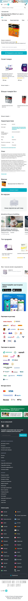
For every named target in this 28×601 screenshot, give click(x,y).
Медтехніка (3, 485)
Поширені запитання (5, 447)
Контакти (3, 445)
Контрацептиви (22, 127)
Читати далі (3, 173)
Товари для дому (4, 491)
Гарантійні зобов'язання (6, 463)
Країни (2, 457)
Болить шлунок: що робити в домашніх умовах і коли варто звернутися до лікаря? (9, 229)
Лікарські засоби (16, 128)
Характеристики (14, 20)
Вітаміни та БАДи (5, 479)
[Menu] (1, 4)
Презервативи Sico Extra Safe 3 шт (7, 106)
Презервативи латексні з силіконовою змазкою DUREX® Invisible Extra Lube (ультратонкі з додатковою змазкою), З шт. (8, 75)
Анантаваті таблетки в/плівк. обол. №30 (7, 254)
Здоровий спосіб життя (6, 498)
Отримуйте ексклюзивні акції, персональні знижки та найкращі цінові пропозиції (12, 430)
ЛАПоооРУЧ (4, 494)
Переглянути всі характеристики (8, 147)
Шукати (25, 7)
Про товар (4, 20)
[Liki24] (4, 591)
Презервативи (15, 127)
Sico (2, 17)
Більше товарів (5, 116)
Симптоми (3, 502)
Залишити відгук (14, 190)
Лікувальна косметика (6, 481)
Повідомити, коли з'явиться (15, 53)
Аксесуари (3, 500)
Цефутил (10, 270)
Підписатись (23, 435)
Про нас (3, 455)
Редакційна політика (5, 465)
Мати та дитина (4, 489)
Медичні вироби (4, 483)
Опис (23, 20)
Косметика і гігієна (5, 477)
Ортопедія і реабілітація (6, 487)
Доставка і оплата (5, 443)
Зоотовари (3, 496)
